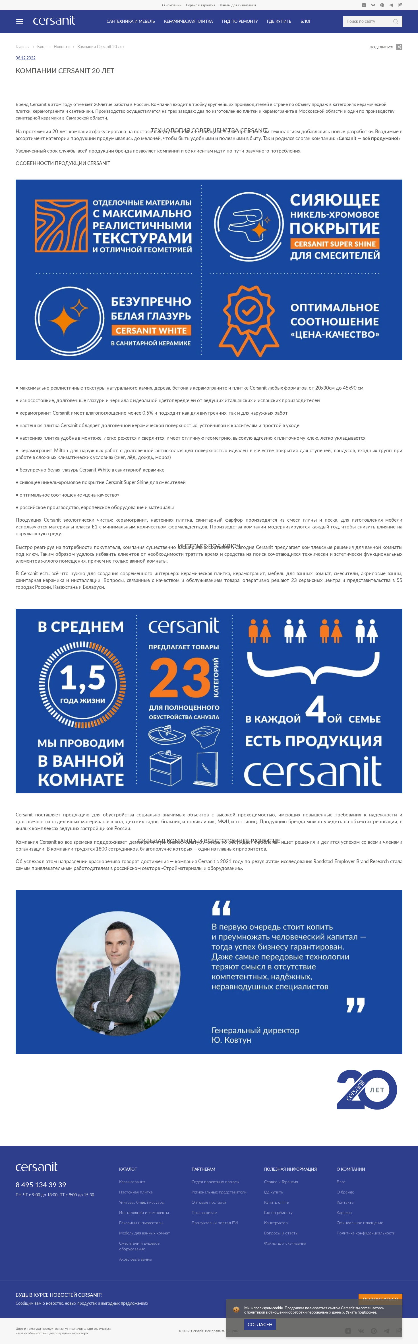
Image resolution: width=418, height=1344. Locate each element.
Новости (62, 47)
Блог (41, 47)
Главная (23, 47)
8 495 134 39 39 (41, 1185)
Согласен (260, 1324)
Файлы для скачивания (238, 5)
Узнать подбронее (361, 1312)
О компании (171, 5)
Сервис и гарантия (200, 5)
